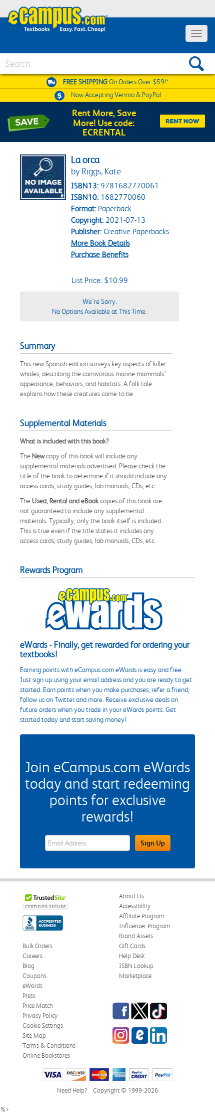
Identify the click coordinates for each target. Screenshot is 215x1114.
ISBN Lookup (136, 966)
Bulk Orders (37, 946)
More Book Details (100, 243)
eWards (32, 985)
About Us (131, 896)
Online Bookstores (46, 1055)
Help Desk (131, 956)
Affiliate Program (141, 916)
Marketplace (135, 975)
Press (29, 995)
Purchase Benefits (99, 254)
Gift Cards (132, 946)
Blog (28, 966)
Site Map (34, 1035)
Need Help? (72, 1090)
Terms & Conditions (49, 1045)
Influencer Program (144, 926)
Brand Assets (136, 936)
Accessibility (134, 906)
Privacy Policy (40, 1015)
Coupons (34, 975)
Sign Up (152, 843)
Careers (32, 956)
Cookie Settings (42, 1025)
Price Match (37, 1005)
